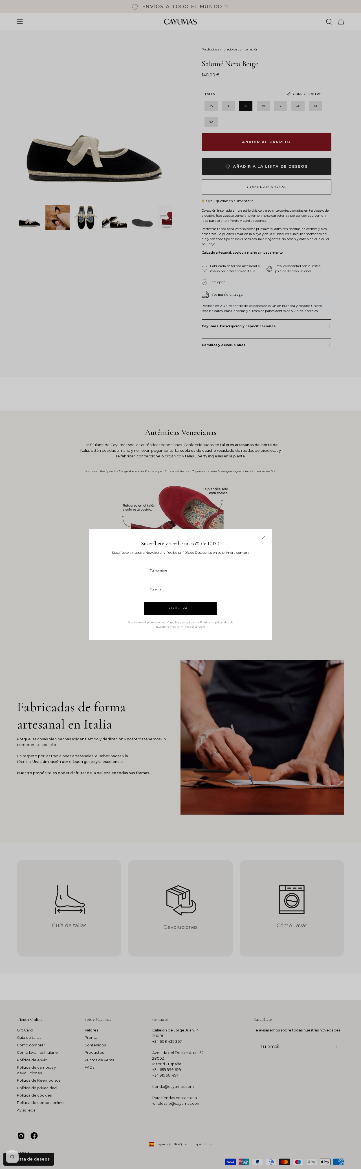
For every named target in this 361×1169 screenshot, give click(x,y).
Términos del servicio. (191, 626)
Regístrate (180, 608)
